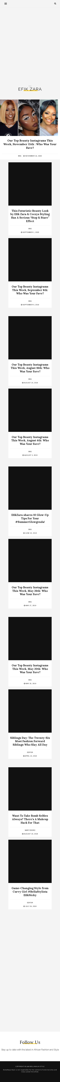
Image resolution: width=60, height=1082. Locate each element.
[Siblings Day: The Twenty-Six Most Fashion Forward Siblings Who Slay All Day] (30, 711)
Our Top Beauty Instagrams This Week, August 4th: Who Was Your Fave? (30, 440)
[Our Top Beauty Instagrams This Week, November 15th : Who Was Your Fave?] (29, 118)
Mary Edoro (30, 830)
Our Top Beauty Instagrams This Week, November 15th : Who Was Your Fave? (30, 144)
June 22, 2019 (31, 533)
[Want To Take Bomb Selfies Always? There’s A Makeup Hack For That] (30, 789)
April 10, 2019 (31, 756)
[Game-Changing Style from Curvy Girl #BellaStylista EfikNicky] (30, 861)
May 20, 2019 (30, 683)
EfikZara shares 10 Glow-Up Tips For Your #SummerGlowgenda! (30, 518)
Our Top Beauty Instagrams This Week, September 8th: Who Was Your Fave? (30, 290)
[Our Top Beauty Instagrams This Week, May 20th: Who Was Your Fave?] (30, 638)
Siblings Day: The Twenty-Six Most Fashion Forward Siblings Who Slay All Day (30, 741)
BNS (19, 156)
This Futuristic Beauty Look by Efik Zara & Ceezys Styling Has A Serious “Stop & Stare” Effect (30, 216)
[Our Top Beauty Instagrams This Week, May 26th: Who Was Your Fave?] (30, 560)
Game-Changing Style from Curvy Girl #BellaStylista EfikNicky (30, 891)
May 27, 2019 (30, 605)
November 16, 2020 (33, 156)
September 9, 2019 (30, 305)
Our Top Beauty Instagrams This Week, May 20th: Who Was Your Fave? (30, 669)
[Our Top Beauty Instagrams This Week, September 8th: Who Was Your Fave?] (30, 259)
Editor (30, 752)
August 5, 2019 (30, 455)
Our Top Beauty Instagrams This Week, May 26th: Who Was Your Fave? (30, 591)
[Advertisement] (30, 46)
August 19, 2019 (30, 383)
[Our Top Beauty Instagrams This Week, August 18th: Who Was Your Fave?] (30, 337)
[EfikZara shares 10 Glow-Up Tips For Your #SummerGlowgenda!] (30, 488)
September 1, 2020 (30, 232)
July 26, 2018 (31, 906)
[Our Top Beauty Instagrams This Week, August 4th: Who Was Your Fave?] (30, 410)
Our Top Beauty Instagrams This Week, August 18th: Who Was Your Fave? (30, 368)
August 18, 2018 (30, 834)
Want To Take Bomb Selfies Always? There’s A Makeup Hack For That (30, 819)
